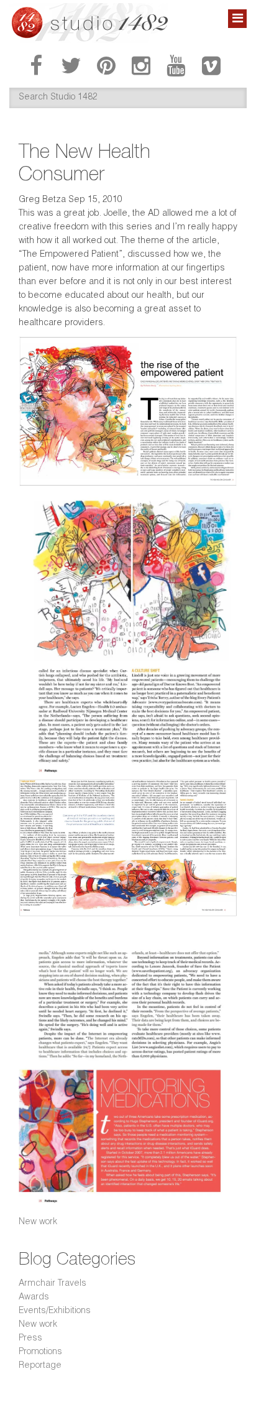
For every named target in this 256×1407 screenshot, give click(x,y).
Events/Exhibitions (55, 1311)
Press (30, 1338)
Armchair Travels (52, 1284)
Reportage (40, 1366)
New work (38, 1222)
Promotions (40, 1352)
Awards (34, 1297)
